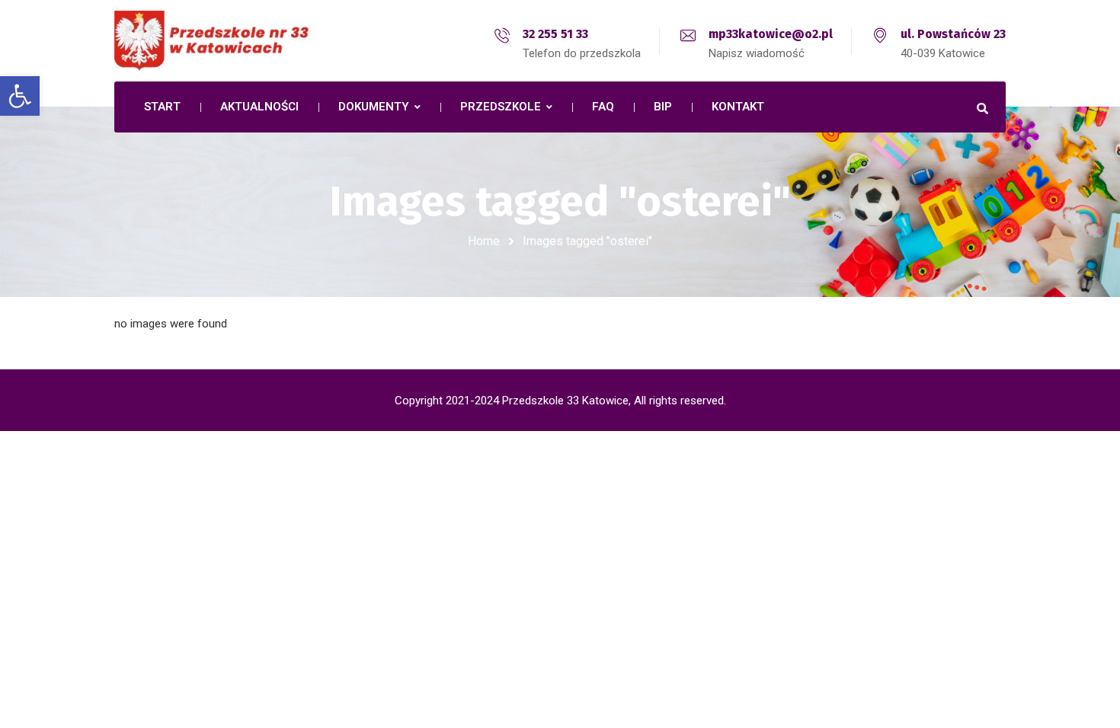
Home (484, 241)
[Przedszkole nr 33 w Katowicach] (247, 41)
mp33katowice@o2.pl (771, 34)
